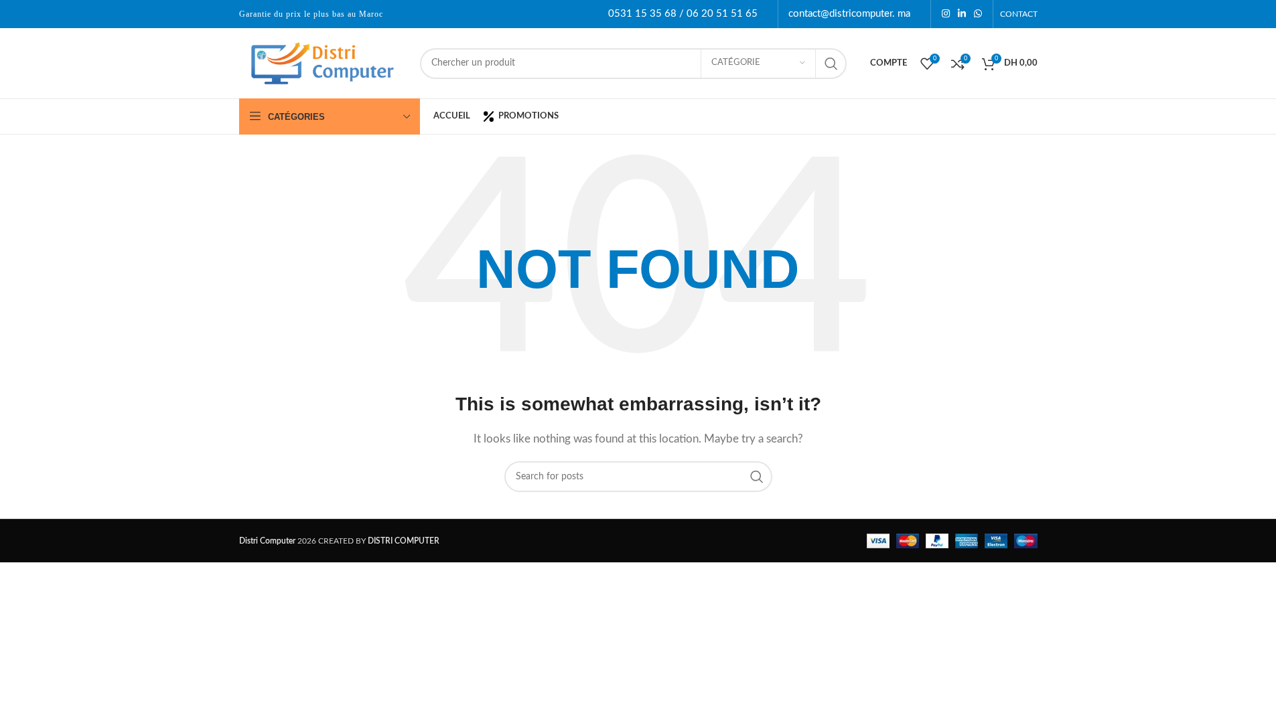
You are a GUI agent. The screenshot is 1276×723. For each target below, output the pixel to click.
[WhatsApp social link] (978, 14)
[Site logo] (323, 63)
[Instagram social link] (946, 14)
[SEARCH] (831, 63)
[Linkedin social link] (962, 14)
